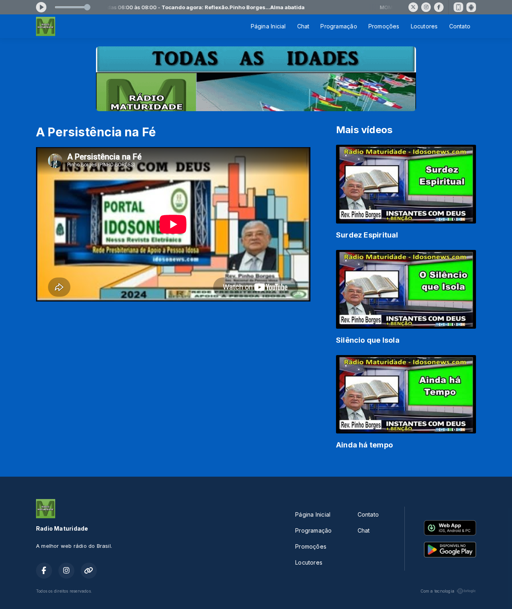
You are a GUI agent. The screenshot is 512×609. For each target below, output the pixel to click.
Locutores (424, 26)
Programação (338, 26)
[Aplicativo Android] (471, 7)
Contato (459, 26)
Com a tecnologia (437, 591)
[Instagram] (426, 7)
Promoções (384, 26)
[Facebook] (439, 7)
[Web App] (458, 7)
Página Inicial (268, 26)
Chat (303, 26)
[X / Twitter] (413, 7)
